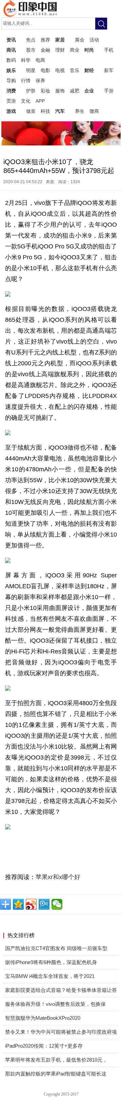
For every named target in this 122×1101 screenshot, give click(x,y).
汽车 (60, 111)
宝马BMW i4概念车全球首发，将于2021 (50, 976)
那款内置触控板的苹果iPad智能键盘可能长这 (55, 1074)
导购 (11, 80)
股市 (31, 50)
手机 (109, 50)
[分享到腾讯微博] (44, 904)
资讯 (11, 39)
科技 (45, 111)
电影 (45, 70)
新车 (109, 70)
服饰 (60, 90)
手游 (109, 90)
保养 (40, 80)
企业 (89, 90)
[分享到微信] (57, 904)
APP (40, 101)
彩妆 (45, 90)
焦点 (31, 39)
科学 (25, 60)
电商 (40, 60)
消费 (11, 90)
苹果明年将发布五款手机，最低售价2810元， (56, 1060)
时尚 (89, 50)
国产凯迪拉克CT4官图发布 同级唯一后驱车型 (56, 948)
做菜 (31, 111)
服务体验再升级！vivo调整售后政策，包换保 (55, 1004)
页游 (11, 101)
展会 (79, 39)
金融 (45, 50)
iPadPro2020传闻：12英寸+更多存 (44, 1046)
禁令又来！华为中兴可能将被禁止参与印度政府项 (61, 1032)
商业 (74, 50)
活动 (94, 39)
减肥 (74, 90)
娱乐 (11, 70)
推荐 (45, 39)
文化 (25, 101)
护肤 (31, 90)
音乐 (74, 70)
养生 (79, 111)
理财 (60, 50)
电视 (60, 70)
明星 (31, 70)
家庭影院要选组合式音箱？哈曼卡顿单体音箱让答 (61, 990)
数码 (11, 60)
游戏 (11, 111)
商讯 (11, 50)
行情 (25, 80)
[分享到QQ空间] (18, 904)
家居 (60, 39)
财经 (89, 70)
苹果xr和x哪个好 (58, 877)
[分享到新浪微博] (31, 904)
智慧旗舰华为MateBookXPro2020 (42, 1018)
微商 (94, 111)
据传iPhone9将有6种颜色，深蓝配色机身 (51, 962)
